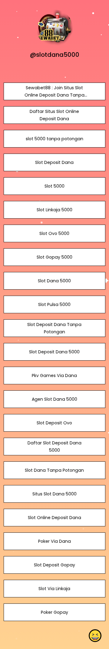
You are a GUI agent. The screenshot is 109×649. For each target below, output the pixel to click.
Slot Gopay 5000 (54, 257)
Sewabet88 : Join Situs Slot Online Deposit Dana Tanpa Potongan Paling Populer (54, 95)
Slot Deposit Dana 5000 (54, 352)
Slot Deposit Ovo (54, 423)
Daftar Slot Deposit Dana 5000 (54, 446)
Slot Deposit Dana (54, 162)
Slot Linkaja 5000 (54, 210)
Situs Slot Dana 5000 (54, 494)
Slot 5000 (54, 186)
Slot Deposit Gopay (54, 565)
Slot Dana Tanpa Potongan (54, 470)
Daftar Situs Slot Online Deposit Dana (54, 115)
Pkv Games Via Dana (54, 375)
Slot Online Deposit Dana (54, 518)
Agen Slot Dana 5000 (54, 399)
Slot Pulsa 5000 (54, 304)
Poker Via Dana (54, 541)
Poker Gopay (54, 612)
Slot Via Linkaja (54, 589)
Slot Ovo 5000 (54, 233)
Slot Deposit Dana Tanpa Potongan (54, 328)
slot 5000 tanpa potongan (54, 139)
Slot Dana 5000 (54, 281)
